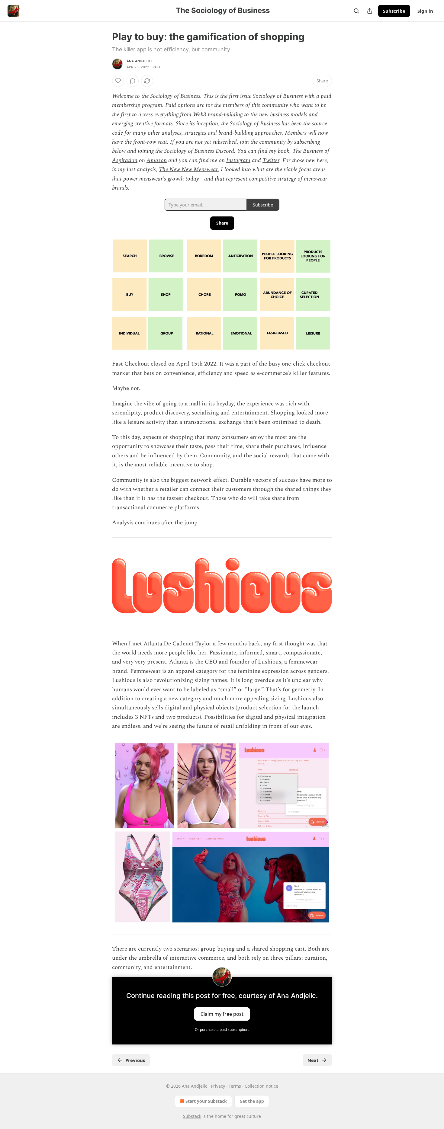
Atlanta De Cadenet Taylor (177, 643)
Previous (135, 1060)
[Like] (118, 81)
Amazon (156, 160)
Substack (192, 1116)
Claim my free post (222, 1014)
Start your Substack (206, 1101)
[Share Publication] (370, 11)
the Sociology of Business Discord (194, 151)
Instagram (238, 160)
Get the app (252, 1101)
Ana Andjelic (139, 61)
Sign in (425, 11)
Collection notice (261, 1086)
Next (313, 1060)
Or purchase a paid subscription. (222, 1029)
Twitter (270, 160)
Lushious (269, 661)
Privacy (218, 1086)
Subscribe (394, 11)
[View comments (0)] (133, 81)
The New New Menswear (188, 169)
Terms (235, 1086)
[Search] (356, 11)
